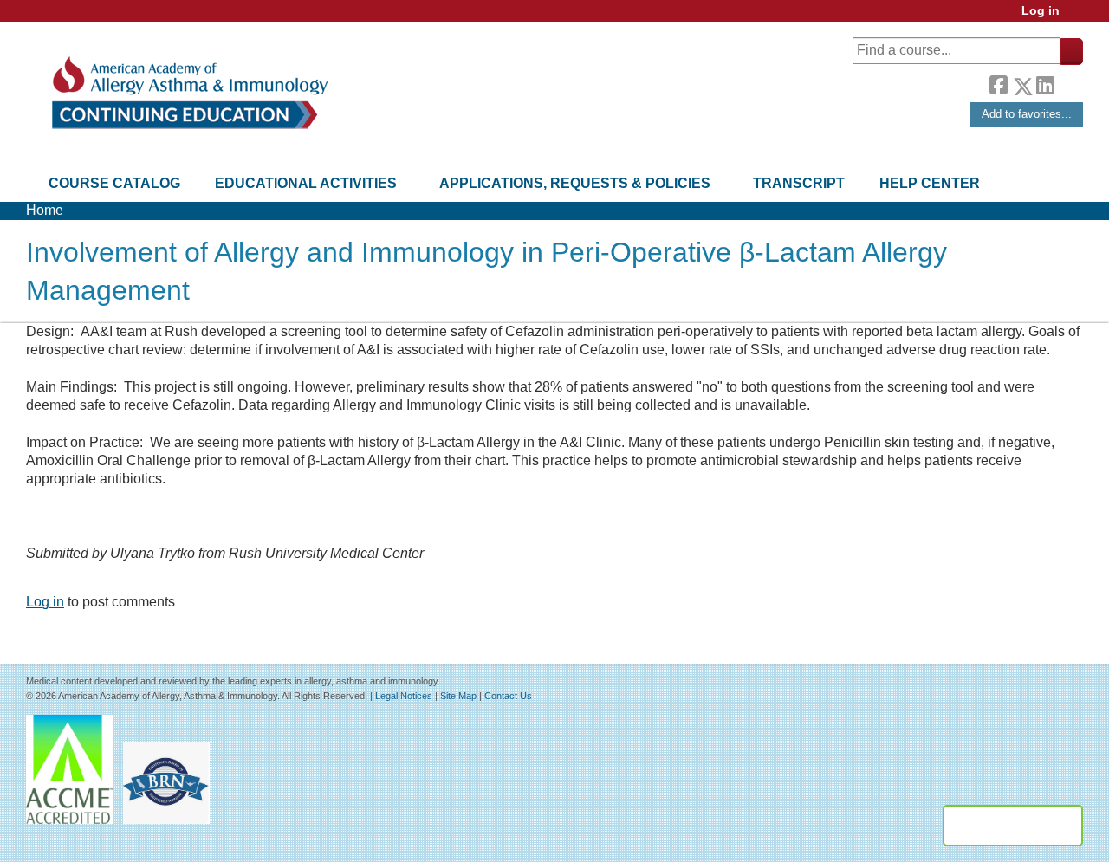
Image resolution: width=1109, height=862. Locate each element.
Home (44, 210)
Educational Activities (306, 183)
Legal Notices (403, 695)
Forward (1068, 82)
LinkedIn (1045, 83)
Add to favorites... (1027, 113)
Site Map (458, 695)
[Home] (188, 93)
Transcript (799, 183)
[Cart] (1078, 16)
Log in (1040, 10)
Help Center (929, 183)
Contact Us (508, 695)
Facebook (998, 83)
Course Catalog (114, 183)
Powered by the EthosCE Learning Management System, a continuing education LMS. (1013, 825)
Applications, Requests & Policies (574, 183)
